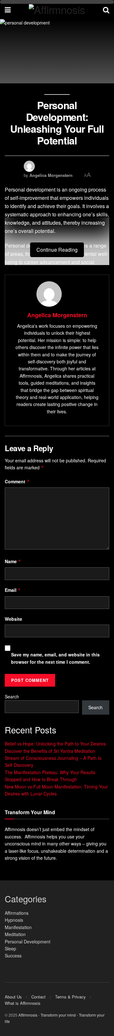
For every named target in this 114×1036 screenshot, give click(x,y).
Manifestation (18, 927)
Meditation (15, 934)
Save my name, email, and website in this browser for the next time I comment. (55, 658)
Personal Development (27, 941)
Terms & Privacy (70, 997)
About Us (13, 997)
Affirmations (16, 913)
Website (13, 619)
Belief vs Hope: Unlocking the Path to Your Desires (55, 743)
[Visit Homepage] (57, 9)
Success (13, 955)
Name (13, 561)
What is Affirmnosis (23, 1003)
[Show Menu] (8, 9)
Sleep (10, 948)
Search (12, 696)
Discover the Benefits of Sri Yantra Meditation (50, 751)
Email (13, 590)
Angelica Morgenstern (51, 175)
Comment (17, 481)
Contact (38, 997)
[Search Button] (106, 9)
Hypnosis (14, 920)
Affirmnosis (27, 1015)
